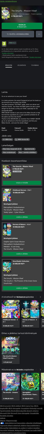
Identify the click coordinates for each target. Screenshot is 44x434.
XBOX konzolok (5, 406)
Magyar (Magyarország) (8, 420)
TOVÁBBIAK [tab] (35, 65)
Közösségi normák (35, 408)
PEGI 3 (11, 43)
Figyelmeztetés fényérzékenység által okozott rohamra (19, 411)
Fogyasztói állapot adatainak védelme (13, 425)
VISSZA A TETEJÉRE (22, 183)
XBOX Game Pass (27, 406)
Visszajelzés (25, 408)
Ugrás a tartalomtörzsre (8, 1)
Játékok (2, 418)
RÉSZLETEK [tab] (8, 65)
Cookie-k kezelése (33, 428)
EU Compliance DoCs (18, 433)
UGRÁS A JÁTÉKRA (22, 217)
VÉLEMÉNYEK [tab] (21, 65)
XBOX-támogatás (14, 408)
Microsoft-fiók (5, 413)
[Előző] (36, 297)
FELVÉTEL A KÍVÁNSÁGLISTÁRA (19, 34)
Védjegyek (18, 430)
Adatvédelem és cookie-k (18, 428)
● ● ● (39, 34)
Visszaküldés (34, 413)
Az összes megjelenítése (25, 297)
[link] (11, 314)
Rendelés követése (6, 415)
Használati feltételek (7, 430)
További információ (8, 53)
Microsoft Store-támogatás (19, 413)
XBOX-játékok (16, 406)
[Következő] (40, 297)
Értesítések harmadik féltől (31, 430)
